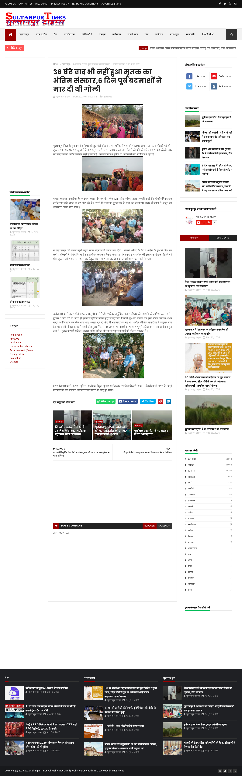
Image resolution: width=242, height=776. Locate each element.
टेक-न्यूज (174, 34)
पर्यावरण (159, 34)
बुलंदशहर (191, 578)
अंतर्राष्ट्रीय (69, 34)
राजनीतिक (133, 34)
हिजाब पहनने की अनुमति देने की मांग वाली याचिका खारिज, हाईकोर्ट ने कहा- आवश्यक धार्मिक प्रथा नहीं (217, 186)
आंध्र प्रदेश (192, 548)
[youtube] (230, 4)
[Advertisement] (25, 119)
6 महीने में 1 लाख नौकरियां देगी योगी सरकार (124, 726)
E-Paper (208, 34)
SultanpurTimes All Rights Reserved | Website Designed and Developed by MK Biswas (77, 770)
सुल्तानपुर (24, 34)
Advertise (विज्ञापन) (111, 4)
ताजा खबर (194, 238)
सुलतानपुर (126, 48)
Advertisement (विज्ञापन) (21, 350)
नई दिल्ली (191, 477)
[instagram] (235, 4)
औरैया (190, 560)
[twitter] (225, 4)
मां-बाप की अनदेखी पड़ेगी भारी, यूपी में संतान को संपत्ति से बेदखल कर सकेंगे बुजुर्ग (217, 137)
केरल (190, 566)
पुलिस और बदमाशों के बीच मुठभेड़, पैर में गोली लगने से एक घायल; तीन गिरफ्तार (217, 153)
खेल (147, 34)
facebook (164, 525)
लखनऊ (191, 465)
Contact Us (26, 4)
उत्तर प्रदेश (41, 34)
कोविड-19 (87, 34)
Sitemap (14, 362)
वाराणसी (190, 506)
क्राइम (102, 34)
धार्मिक (190, 512)
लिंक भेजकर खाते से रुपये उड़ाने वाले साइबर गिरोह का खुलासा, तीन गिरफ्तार (176, 48)
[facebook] (220, 4)
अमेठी (190, 483)
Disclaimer (41, 4)
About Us (10, 4)
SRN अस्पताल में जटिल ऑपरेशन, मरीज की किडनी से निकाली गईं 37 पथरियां (217, 170)
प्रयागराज (191, 500)
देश (55, 34)
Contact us (15, 358)
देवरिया (190, 536)
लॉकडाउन (191, 495)
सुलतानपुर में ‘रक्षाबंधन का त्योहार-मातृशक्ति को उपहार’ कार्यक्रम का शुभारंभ (111, 430)
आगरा (190, 554)
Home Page (16, 334)
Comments (223, 238)
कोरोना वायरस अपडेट (20, 265)
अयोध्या (190, 530)
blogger (149, 525)
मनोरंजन (116, 34)
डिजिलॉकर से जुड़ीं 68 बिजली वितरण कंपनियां (47, 688)
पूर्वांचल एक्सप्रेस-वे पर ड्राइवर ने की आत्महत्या (151, 432)
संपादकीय (190, 34)
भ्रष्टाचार (191, 584)
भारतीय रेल (192, 524)
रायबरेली (191, 488)
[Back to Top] (235, 771)
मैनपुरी (190, 590)
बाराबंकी (190, 572)
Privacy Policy (60, 4)
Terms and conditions (85, 4)
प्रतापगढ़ (191, 518)
